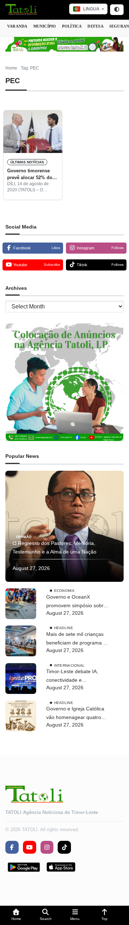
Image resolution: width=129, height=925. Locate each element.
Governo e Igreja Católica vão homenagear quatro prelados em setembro (75, 714)
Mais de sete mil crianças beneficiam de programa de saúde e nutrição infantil (77, 639)
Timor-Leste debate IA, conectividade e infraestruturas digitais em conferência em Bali (75, 676)
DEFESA (95, 26)
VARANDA (17, 26)
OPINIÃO (24, 537)
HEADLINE (63, 628)
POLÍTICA (72, 26)
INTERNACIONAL (69, 665)
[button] (16, 915)
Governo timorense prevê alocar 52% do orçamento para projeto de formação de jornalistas (29, 174)
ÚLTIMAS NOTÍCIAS (27, 162)
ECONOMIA (64, 591)
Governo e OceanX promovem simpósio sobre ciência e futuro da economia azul (76, 602)
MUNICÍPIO (44, 26)
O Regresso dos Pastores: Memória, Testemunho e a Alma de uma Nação (54, 547)
